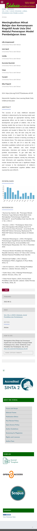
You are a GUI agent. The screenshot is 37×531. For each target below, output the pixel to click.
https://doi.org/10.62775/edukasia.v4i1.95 (19, 93)
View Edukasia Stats (9, 517)
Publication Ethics (12, 416)
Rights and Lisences (13, 437)
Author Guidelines (12, 429)
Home (4, 9)
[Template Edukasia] (11, 463)
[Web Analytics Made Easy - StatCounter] (7, 515)
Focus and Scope (12, 408)
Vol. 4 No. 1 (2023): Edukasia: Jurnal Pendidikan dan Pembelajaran (14, 12)
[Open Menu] (2, 2)
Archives (10, 9)
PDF (6, 290)
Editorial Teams (11, 412)
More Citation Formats (13, 352)
